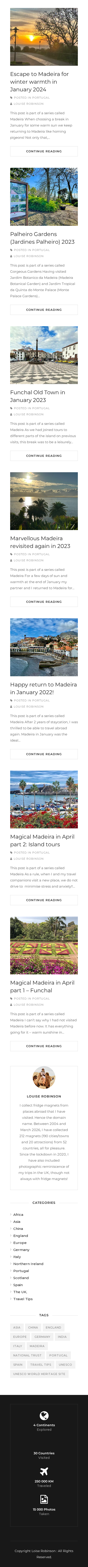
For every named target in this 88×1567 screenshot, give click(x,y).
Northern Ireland (28, 1264)
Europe (20, 1243)
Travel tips (40, 1364)
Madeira (37, 1346)
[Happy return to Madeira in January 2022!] (44, 647)
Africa (18, 1214)
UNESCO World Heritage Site (39, 1374)
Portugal (41, 97)
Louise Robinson (29, 103)
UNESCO (65, 1364)
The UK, (20, 1292)
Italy (17, 1257)
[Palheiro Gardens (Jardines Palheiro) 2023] (44, 197)
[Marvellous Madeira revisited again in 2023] (44, 501)
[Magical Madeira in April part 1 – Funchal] (44, 945)
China (18, 1228)
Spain (18, 1285)
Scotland (21, 1278)
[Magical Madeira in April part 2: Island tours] (44, 799)
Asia (16, 1221)
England (20, 1236)
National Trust (27, 1355)
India (62, 1336)
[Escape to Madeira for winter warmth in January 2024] (44, 37)
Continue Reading (44, 151)
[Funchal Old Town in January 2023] (44, 355)
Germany (21, 1250)
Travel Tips (23, 1299)
